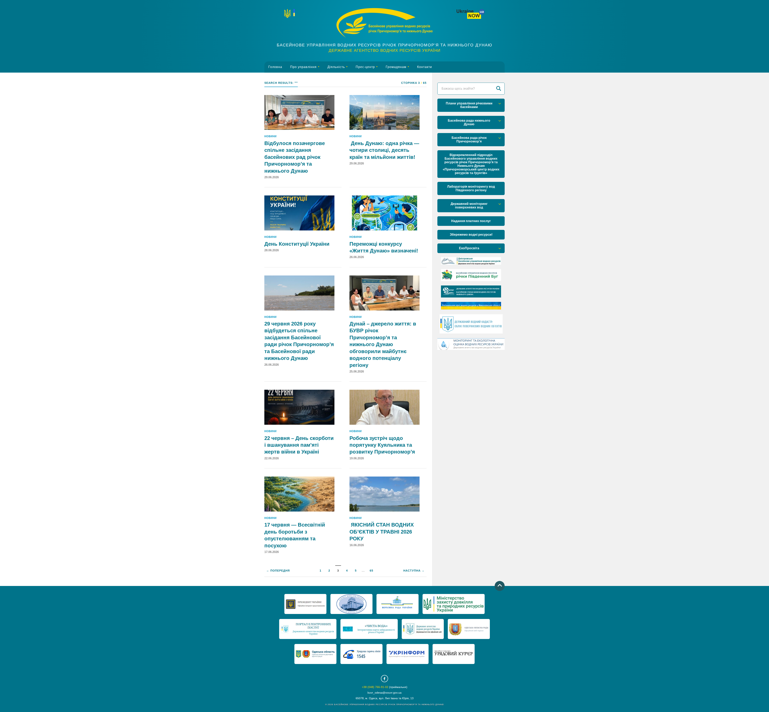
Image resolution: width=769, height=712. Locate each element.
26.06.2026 (356, 257)
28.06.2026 (271, 250)
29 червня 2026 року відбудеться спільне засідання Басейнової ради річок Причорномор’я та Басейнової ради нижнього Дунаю (299, 341)
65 (371, 570)
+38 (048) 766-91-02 (375, 687)
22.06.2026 (271, 458)
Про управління (303, 67)
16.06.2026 (356, 545)
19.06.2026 (356, 458)
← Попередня (278, 570)
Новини (270, 136)
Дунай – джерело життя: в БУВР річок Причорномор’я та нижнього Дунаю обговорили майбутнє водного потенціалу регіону (382, 344)
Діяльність (336, 67)
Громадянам (396, 67)
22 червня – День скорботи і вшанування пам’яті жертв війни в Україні (299, 445)
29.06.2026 (271, 177)
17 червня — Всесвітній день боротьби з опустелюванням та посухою (294, 535)
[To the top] (500, 586)
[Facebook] (384, 678)
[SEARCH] (499, 89)
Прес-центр (365, 67)
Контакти (424, 67)
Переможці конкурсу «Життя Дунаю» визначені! (383, 247)
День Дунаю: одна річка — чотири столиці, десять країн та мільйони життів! (384, 150)
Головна (275, 67)
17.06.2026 (271, 552)
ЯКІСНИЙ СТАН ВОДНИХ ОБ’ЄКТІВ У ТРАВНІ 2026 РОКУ (381, 531)
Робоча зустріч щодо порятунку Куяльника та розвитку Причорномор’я (382, 445)
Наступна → (414, 570)
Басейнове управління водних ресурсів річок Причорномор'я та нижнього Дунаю (384, 45)
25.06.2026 (356, 371)
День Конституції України (296, 244)
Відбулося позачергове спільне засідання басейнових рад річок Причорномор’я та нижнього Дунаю (294, 157)
